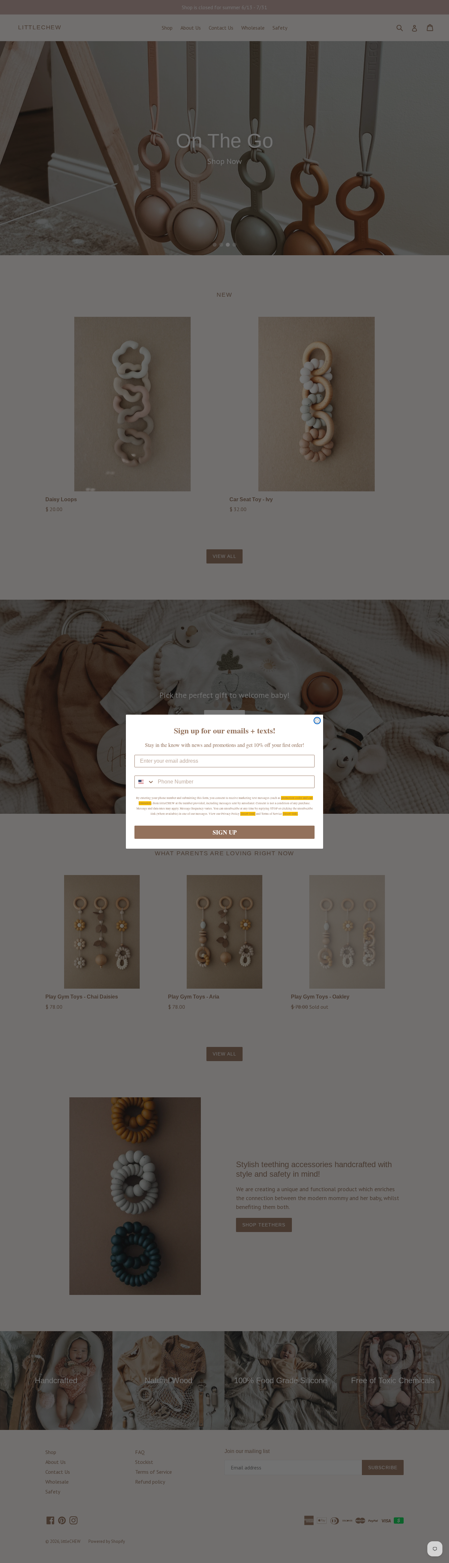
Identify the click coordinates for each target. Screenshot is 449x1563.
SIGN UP (225, 832)
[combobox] (144, 782)
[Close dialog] (317, 720)
